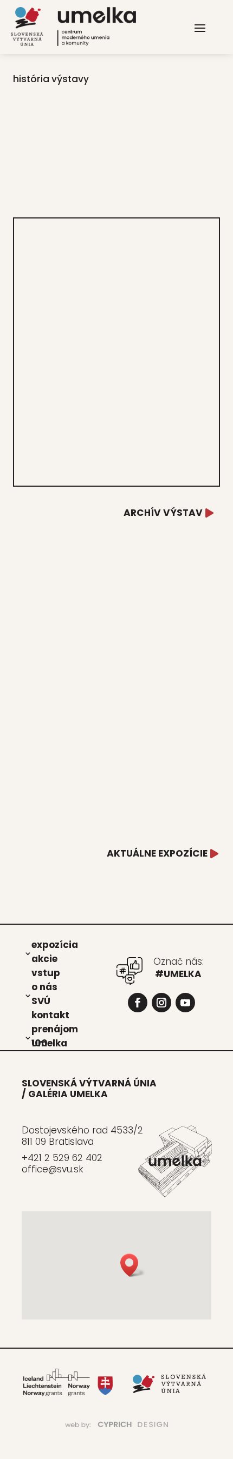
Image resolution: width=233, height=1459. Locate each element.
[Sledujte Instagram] (161, 1002)
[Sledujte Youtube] (185, 1002)
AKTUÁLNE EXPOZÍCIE (157, 853)
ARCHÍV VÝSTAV (163, 512)
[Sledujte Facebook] (137, 1002)
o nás (44, 986)
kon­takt (50, 1014)
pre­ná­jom (54, 1028)
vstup (45, 972)
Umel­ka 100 (49, 1042)
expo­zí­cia (54, 944)
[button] (133, 1265)
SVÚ (40, 1000)
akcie (44, 958)
